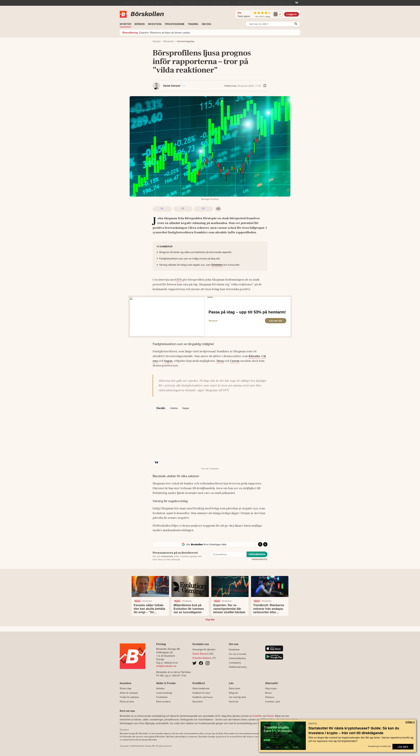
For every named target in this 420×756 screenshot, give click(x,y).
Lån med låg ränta (237, 697)
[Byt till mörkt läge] (278, 14)
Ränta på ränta (127, 701)
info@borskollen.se (166, 666)
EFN (179, 280)
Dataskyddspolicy (259, 559)
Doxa (220, 361)
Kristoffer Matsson (201, 658)
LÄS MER (403, 746)
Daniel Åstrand (171, 85)
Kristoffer (257, 715)
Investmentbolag (164, 692)
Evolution (216, 264)
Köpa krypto (271, 688)
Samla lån (233, 701)
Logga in (292, 14)
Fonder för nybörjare (129, 697)
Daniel (270, 715)
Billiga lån (233, 692)
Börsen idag (125, 688)
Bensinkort (197, 701)
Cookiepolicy (235, 662)
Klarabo (254, 356)
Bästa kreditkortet (200, 688)
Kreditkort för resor (201, 692)
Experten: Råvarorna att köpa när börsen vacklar (156, 32)
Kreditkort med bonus (202, 697)
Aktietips (160, 688)
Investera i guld (272, 701)
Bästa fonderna (163, 701)
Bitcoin (268, 692)
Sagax (168, 361)
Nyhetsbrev (234, 649)
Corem (235, 361)
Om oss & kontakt (237, 653)
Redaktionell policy (238, 666)
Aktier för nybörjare (129, 692)
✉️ (183, 85)
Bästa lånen (234, 688)
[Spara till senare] (264, 85)
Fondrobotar (162, 697)
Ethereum (269, 697)
